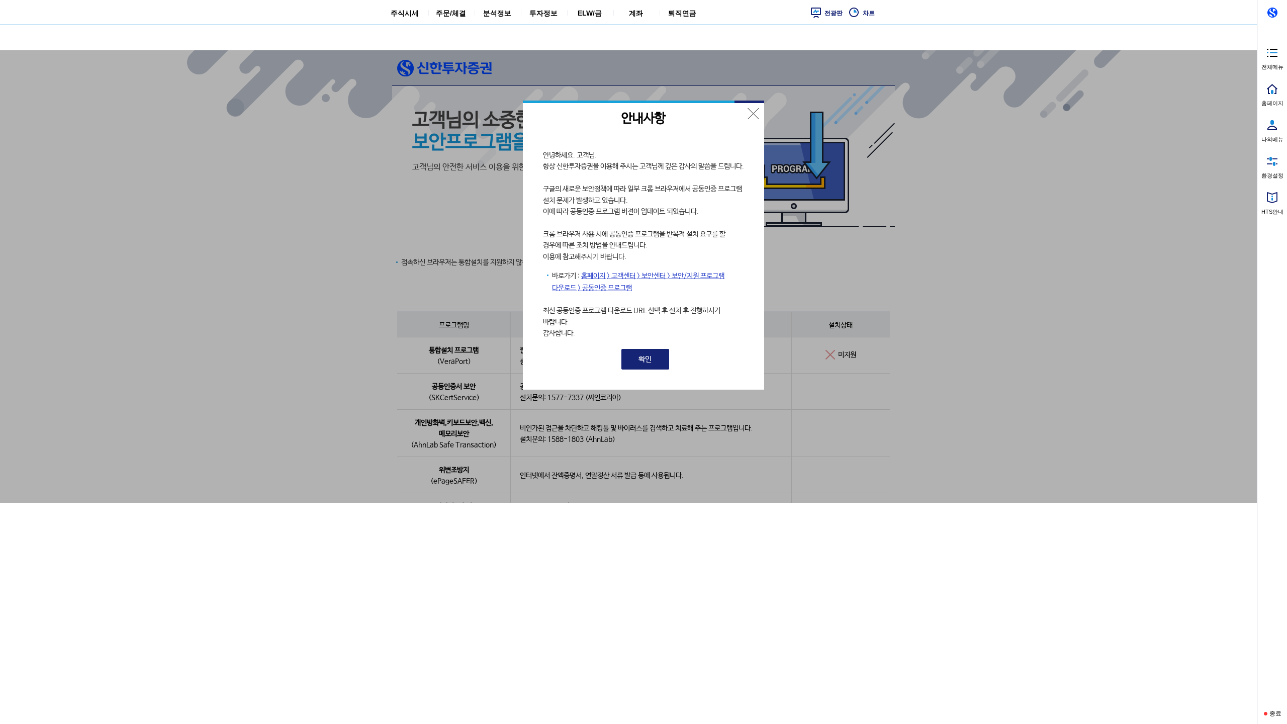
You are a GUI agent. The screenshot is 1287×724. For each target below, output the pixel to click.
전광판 (833, 13)
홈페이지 (1272, 103)
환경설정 (1272, 175)
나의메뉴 (1272, 139)
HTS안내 (1272, 212)
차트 (869, 13)
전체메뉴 (1272, 67)
